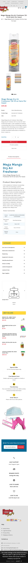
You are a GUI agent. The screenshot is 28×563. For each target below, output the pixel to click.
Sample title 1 (5, 299)
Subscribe (21, 447)
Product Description (13, 156)
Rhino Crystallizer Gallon (9, 342)
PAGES (21, 3)
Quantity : (4, 137)
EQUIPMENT (21, 1)
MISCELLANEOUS (14, 3)
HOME (4, 1)
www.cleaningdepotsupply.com (10, 547)
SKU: (2, 115)
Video (14, 94)
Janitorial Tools (5, 270)
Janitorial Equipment (7, 266)
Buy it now (14, 148)
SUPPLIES (7, 3)
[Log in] (12, 5)
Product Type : (4, 113)
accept (19, 561)
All (2, 19)
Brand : (3, 110)
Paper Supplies (5, 273)
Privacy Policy (6, 532)
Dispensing (5, 254)
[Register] (14, 5)
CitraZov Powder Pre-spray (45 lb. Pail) (9, 352)
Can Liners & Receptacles (8, 247)
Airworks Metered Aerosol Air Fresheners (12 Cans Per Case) (9, 335)
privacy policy (10, 561)
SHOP (8, 1)
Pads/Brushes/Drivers (7, 260)
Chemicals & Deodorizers (8, 250)
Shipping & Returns (8, 535)
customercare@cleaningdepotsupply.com (13, 550)
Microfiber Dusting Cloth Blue (9, 326)
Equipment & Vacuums (7, 257)
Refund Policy (6, 528)
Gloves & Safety (6, 263)
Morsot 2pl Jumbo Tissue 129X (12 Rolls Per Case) (9, 318)
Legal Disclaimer (7, 530)
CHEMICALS (14, 1)
